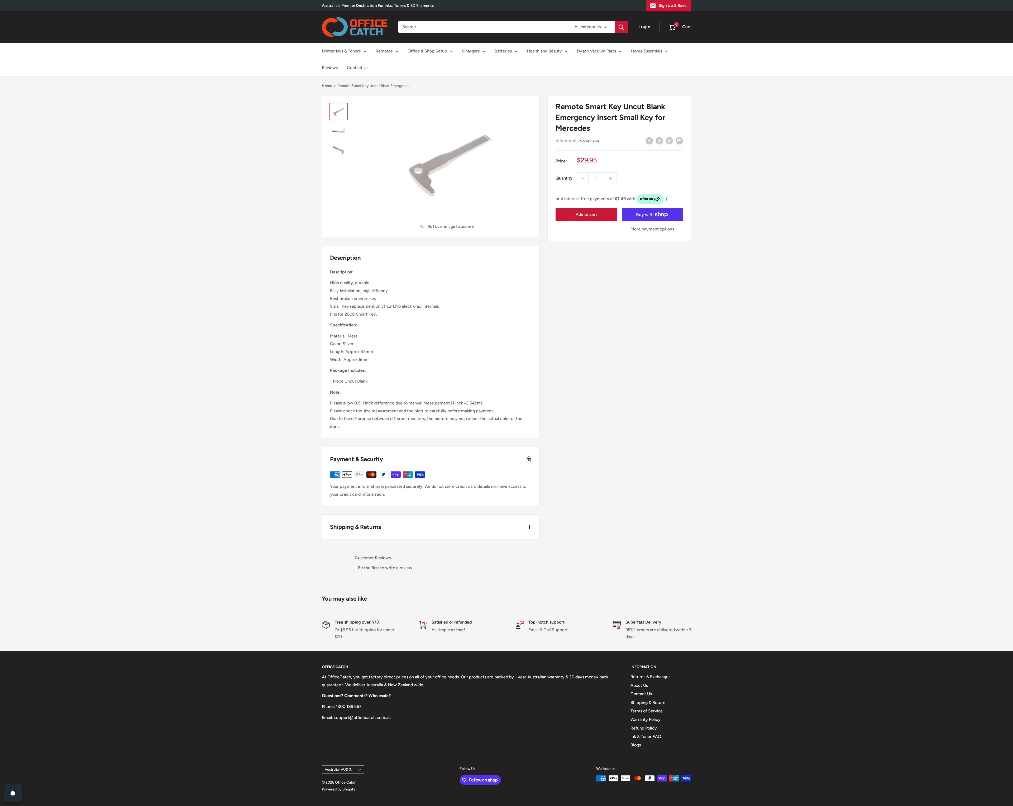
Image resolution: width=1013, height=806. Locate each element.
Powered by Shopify (338, 789)
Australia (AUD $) (338, 769)
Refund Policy (643, 728)
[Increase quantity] (610, 178)
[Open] (13, 793)
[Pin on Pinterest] (659, 140)
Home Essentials (646, 51)
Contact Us (357, 67)
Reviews (330, 67)
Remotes (384, 51)
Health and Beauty (544, 51)
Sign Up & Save (672, 5)
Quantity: (565, 178)
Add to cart (586, 214)
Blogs (635, 744)
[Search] (621, 27)
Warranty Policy (645, 719)
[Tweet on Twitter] (669, 140)
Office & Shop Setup (427, 51)
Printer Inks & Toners (341, 51)
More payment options (652, 228)
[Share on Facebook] (649, 140)
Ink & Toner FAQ (645, 736)
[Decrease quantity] (582, 178)
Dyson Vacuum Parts (596, 51)
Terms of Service (646, 710)
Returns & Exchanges (650, 676)
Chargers (471, 51)
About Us (639, 685)
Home (327, 86)
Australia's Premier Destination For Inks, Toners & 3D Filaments (378, 5)
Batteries (503, 51)
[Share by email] (679, 140)
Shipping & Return (647, 702)
